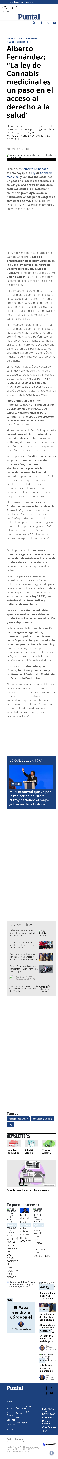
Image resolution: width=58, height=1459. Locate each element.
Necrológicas (21, 1422)
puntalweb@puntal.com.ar (20, 1451)
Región (19, 1413)
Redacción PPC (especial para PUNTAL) (26, 978)
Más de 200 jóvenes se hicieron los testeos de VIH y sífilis (47, 1371)
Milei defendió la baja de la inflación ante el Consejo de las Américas (25, 1228)
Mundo (28, 1406)
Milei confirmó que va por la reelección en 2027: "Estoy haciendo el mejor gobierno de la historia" (30, 797)
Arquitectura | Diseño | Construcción (28, 1189)
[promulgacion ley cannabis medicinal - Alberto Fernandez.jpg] (31, 157)
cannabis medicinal (42, 1118)
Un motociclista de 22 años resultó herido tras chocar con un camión (22, 945)
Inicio (9, 1408)
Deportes (11, 1420)
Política (10, 1429)
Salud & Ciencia (29, 1151)
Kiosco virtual (46, 1422)
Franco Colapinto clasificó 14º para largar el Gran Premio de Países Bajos (23, 969)
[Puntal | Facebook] (41, 23)
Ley (33, 173)
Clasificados (49, 1427)
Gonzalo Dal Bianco (51, 1349)
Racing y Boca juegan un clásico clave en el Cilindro (47, 1297)
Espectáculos (21, 1408)
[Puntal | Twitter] (47, 23)
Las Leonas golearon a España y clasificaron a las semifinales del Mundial (23, 989)
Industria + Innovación (13, 1151)
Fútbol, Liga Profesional (45, 1287)
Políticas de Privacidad (16, 1442)
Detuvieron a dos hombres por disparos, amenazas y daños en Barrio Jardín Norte (23, 957)
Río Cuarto (10, 1414)
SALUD (42, 1360)
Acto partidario (40, 1224)
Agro (27, 1411)
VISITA (9, 1300)
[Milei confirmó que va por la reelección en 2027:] (11, 1232)
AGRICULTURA (45, 1331)
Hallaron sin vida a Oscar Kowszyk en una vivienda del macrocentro (22, 933)
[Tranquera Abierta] (49, 1143)
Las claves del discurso (30, 1224)
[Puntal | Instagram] (46, 1393)
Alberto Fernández (35, 169)
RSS (45, 1431)
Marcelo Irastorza (23, 1329)
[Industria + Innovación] (14, 1143)
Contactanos (49, 1417)
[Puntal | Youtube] (54, 23)
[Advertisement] (34, 229)
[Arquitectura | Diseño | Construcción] (31, 1173)
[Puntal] (15, 1389)
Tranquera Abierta (48, 1151)
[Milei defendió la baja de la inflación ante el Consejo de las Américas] (24, 1212)
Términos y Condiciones (15, 1439)
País (17, 1417)
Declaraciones (12, 1224)
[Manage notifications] (52, 1453)
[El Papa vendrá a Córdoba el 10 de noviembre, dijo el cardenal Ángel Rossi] (21, 1291)
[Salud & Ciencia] (31, 1143)
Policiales (44, 1309)
